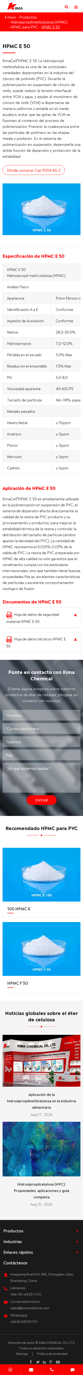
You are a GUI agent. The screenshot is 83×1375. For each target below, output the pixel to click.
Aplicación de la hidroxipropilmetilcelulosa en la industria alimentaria (41, 1101)
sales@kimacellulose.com (29, 1307)
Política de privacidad (52, 1353)
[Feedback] (73, 1370)
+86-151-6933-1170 (25, 1294)
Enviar (41, 799)
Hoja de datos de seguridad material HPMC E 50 (32, 618)
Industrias (12, 1241)
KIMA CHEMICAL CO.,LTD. (57, 1342)
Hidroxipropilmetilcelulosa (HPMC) (39, 21)
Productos (28, 16)
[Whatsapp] (10, 1370)
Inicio (11, 16)
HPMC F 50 (17, 982)
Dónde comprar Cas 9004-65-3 (33, 170)
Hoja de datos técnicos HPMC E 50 (36, 642)
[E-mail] (31, 1370)
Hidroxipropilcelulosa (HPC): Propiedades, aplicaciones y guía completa (41, 1190)
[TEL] (52, 1370)
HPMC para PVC (24, 26)
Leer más (41, 1081)
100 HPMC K (18, 908)
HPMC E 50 (50, 26)
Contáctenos (15, 1262)
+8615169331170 (23, 1321)
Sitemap (22, 1353)
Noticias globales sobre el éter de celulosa (41, 1015)
